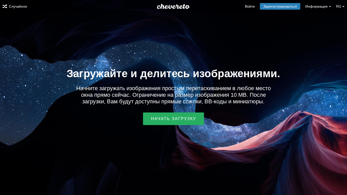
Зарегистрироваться (280, 6)
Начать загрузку (173, 119)
